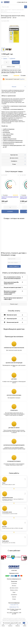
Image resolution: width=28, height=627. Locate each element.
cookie (11, 622)
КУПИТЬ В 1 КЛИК (11, 66)
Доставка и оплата (14, 587)
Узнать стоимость (14, 266)
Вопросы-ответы (14, 590)
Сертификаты (14, 594)
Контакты (14, 585)
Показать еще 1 (14, 304)
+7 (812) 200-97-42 (22, 2)
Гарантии (14, 596)
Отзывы (14, 599)
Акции (14, 592)
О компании (14, 583)
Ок (24, 622)
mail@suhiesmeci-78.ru (14, 607)
